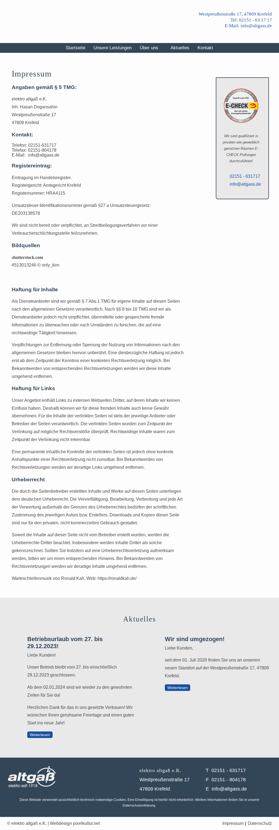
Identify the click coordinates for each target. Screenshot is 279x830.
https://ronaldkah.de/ (117, 578)
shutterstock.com (27, 257)
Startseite (75, 47)
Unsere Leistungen (112, 47)
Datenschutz (260, 823)
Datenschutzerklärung (139, 805)
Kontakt (205, 47)
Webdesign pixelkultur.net (75, 823)
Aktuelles (180, 47)
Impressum (233, 823)
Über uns (149, 47)
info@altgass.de (43, 155)
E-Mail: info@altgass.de (248, 25)
